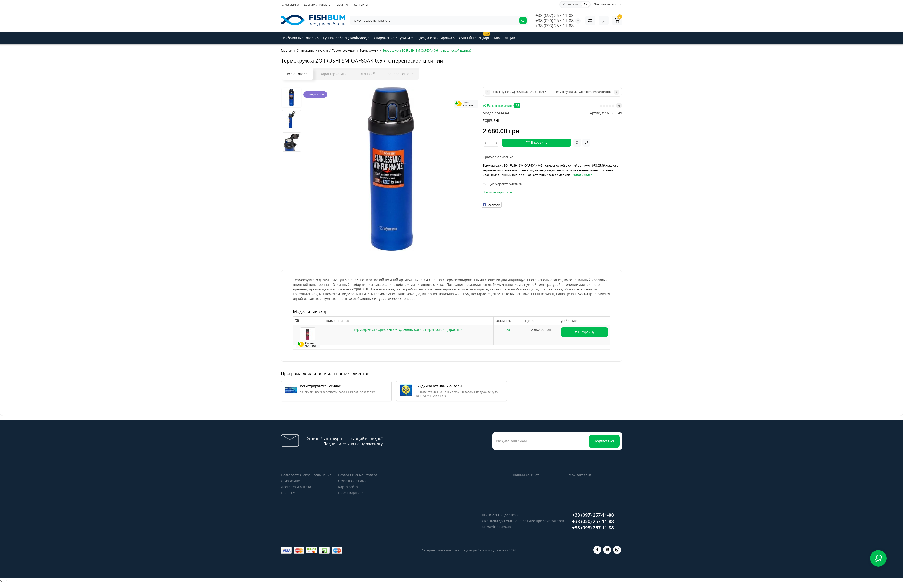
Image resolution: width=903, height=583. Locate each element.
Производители (351, 492)
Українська (570, 4)
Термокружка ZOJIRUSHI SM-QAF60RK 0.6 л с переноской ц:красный (408, 329)
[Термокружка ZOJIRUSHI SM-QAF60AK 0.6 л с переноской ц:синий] (391, 169)
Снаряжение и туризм (392, 38)
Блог (497, 38)
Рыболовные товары (300, 38)
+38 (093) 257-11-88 (554, 25)
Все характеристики (497, 192)
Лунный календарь (474, 36)
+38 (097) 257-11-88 (554, 15)
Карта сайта (348, 486)
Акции (510, 38)
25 (508, 329)
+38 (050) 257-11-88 (554, 20)
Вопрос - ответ (400, 73)
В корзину (585, 332)
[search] (523, 20)
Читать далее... (583, 175)
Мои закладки (580, 475)
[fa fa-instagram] (617, 550)
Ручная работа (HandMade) (345, 38)
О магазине (290, 4)
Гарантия (342, 4)
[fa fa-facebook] (597, 550)
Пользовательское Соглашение (306, 475)
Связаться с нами (352, 481)
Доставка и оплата (317, 4)
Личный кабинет (525, 475)
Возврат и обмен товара (358, 475)
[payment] (286, 550)
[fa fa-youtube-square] (607, 550)
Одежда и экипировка (435, 38)
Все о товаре (297, 73)
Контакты (361, 4)
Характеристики (333, 73)
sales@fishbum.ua (496, 526)
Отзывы (367, 73)
